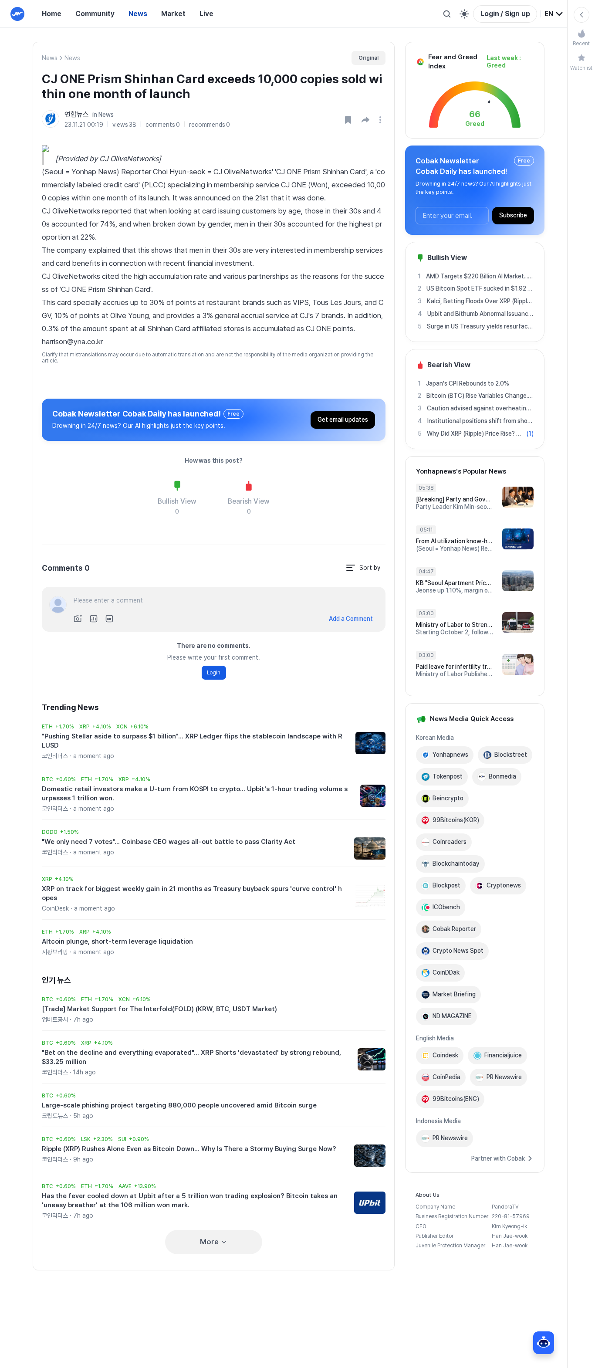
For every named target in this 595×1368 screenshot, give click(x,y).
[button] (365, 120)
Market (173, 14)
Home (51, 14)
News (137, 14)
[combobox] (554, 14)
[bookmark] (348, 120)
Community (95, 14)
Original (368, 58)
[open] (381, 120)
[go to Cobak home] (17, 14)
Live (206, 14)
